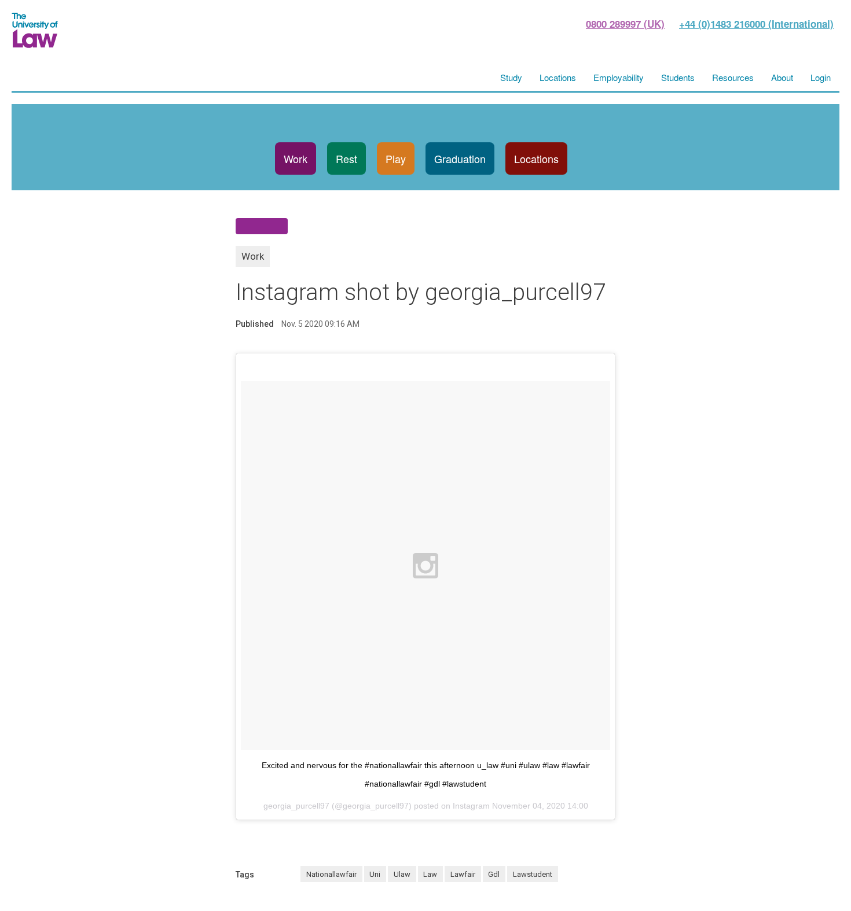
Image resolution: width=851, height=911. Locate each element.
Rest (346, 158)
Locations (536, 158)
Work (295, 158)
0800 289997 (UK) (625, 24)
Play (396, 158)
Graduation (460, 158)
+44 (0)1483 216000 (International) (756, 24)
